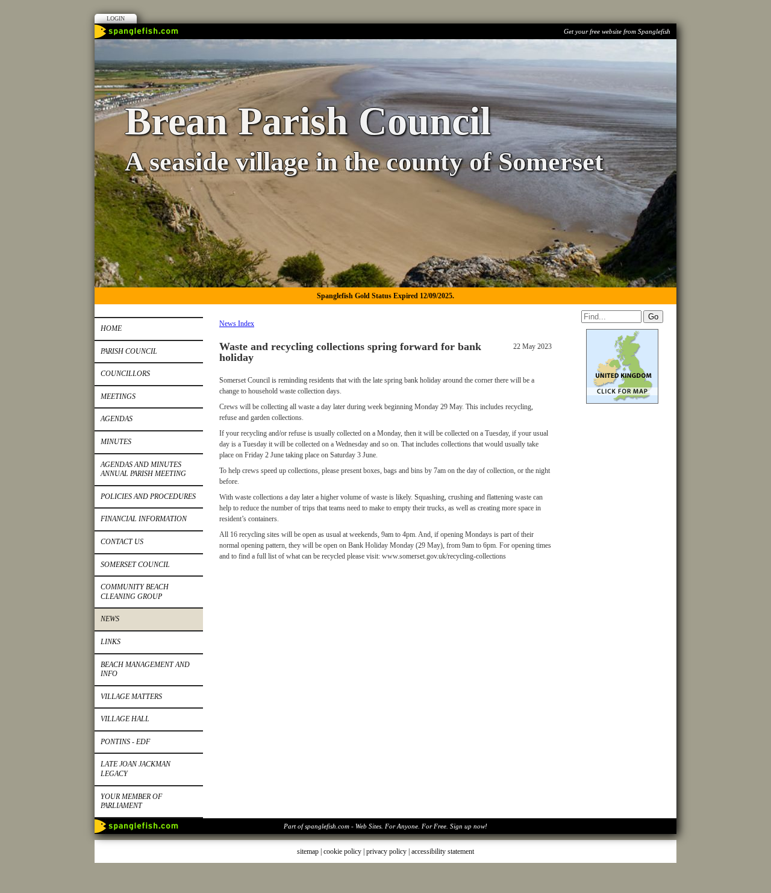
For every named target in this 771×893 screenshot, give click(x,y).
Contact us (122, 541)
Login (116, 18)
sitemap (308, 851)
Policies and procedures (148, 496)
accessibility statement (442, 851)
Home (111, 328)
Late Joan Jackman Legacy (135, 769)
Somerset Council (135, 564)
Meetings (118, 396)
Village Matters (131, 696)
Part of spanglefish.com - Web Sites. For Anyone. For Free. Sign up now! (385, 826)
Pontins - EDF (125, 742)
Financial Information (144, 519)
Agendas (117, 419)
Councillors (125, 373)
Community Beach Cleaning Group (135, 592)
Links (110, 642)
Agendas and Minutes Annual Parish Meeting (143, 469)
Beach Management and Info (145, 669)
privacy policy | (388, 851)
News (110, 619)
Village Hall (125, 719)
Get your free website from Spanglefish (617, 31)
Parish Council (129, 351)
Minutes (116, 441)
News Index (236, 323)
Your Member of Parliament (131, 801)
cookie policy (342, 851)
